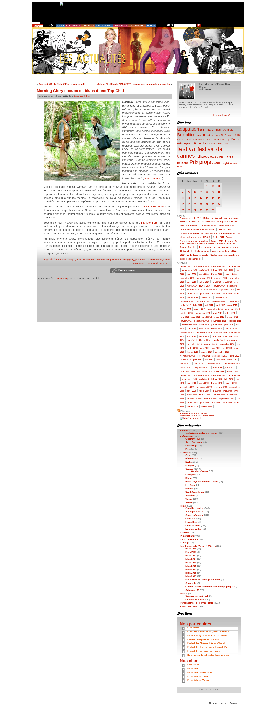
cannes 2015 (219, 135)
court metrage (221, 139)
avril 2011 (207, 371)
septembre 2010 (189, 379)
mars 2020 (204, 274)
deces (206, 143)
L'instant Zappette (194, 599)
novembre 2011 (232, 364)
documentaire (221, 143)
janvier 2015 (231, 329)
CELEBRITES (73, 25)
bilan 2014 (190, 559)
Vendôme (190, 495)
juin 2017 (197, 305)
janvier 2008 (206, 406)
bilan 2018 (190, 573)
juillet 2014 (204, 336)
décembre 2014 (187, 332)
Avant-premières (194, 511)
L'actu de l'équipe (189, 539)
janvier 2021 (186, 266)
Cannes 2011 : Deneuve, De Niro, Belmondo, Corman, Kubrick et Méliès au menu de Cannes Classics (208, 244)
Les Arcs (190, 485)
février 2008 (192, 406)
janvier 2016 (186, 321)
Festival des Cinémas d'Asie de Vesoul (206, 643)
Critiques (78, 96)
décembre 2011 (215, 364)
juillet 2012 (185, 360)
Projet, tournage (188, 606)
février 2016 (232, 317)
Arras (188, 455)
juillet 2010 (216, 379)
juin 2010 (228, 379)
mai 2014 (227, 336)
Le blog (184, 543)
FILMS (60, 25)
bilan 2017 (190, 569)
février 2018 (192, 297)
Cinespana (191, 474)
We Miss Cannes (199, 471)
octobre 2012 (203, 356)
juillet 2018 (192, 294)
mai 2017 (209, 305)
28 (201, 210)
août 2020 (204, 270)
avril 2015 (191, 329)
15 (207, 198)
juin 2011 (184, 371)
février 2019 (204, 286)
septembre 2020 (189, 270)
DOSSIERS (88, 25)
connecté (61, 278)
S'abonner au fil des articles (193, 414)
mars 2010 (204, 383)
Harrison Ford (149, 222)
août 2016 (217, 313)
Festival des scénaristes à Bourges (204, 651)
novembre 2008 (194, 399)
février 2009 (204, 395)
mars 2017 (232, 305)
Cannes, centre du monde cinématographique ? (210, 586)
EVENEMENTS (103, 25)
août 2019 (191, 282)
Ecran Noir (192, 669)
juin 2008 (204, 403)
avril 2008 (227, 403)
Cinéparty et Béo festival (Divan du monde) (208, 632)
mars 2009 (192, 395)
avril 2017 (220, 305)
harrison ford (98, 259)
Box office (186, 134)
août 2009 (191, 391)
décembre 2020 (201, 266)
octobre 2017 (203, 301)
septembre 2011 (202, 368)
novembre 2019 (204, 278)
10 (219, 192)
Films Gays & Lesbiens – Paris (201, 481)
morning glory (127, 259)
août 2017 (234, 301)
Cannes (189, 469)
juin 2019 (216, 282)
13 (195, 198)
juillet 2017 (185, 305)
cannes (204, 134)
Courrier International (196, 596)
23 (213, 204)
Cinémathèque (193, 439)
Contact (233, 703)
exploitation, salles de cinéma (201, 433)
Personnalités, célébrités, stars (196, 603)
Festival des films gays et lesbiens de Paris (208, 647)
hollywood (202, 156)
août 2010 (204, 379)
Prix (194, 162)
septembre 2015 (189, 325)
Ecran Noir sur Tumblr (198, 676)
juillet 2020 (216, 270)
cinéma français (202, 139)
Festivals (185, 452)
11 (183, 198)
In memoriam (187, 536)
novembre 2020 (218, 266)
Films (87, 96)
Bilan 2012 (191, 552)
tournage (221, 162)
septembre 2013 (226, 344)
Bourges (189, 465)
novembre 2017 (187, 301)
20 (195, 204)
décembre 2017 (222, 297)
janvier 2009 (219, 395)
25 (183, 210)
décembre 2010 (201, 375)
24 (219, 204)
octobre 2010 (235, 375)
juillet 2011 (230, 368)
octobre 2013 (210, 344)
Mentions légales (217, 703)
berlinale (228, 129)
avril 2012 (220, 360)
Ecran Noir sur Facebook (199, 672)
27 (195, 210)
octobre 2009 (220, 387)
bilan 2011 (190, 548)
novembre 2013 (194, 344)
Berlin (219, 129)
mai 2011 (195, 371)
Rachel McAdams (154, 206)
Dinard (188, 478)
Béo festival (191, 458)
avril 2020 (191, 274)
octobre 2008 (210, 399)
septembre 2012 (219, 356)
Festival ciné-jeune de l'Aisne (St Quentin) (207, 635)
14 (201, 198)
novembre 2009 (204, 387)
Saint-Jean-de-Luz (194, 492)
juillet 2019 (204, 282)
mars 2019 (192, 286)
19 (189, 204)
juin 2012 (197, 360)
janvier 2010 (231, 383)
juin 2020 (228, 270)
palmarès (226, 156)
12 (189, 198)
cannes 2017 (185, 139)
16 (213, 198)
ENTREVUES (120, 25)
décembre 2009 (187, 387)
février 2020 (216, 274)
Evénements (186, 436)
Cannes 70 (191, 583)
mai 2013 (216, 348)
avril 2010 (191, 383)
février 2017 (185, 309)
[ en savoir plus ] (221, 115)
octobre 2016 (186, 313)
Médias (184, 593)
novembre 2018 (194, 290)
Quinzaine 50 (192, 590)
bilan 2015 (190, 562)
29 (207, 210)
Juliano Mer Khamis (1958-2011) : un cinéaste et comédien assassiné (134, 84)
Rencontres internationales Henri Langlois (208, 655)
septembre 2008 (226, 399)
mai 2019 (227, 282)
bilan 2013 (190, 555)
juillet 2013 (192, 348)
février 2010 (216, 383)
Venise (189, 499)
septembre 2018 (226, 290)
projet (206, 162)
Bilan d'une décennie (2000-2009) (202, 580)
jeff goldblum (112, 259)
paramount (141, 259)
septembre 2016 (202, 313)
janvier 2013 (206, 352)
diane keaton (83, 259)
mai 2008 (216, 403)
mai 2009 (227, 391)
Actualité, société (194, 508)
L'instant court (192, 525)
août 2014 (191, 336)
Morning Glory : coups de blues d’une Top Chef (80, 91)
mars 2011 (219, 371)
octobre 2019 (220, 278)
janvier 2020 (231, 274)
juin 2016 (184, 317)
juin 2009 (216, 391)
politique (183, 162)
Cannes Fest (193, 665)
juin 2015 (228, 325)
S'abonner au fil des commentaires (197, 416)
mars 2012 (232, 360)
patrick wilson (155, 259)
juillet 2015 (216, 325)
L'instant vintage (194, 529)
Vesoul (189, 502)
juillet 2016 (230, 313)
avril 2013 (227, 348)
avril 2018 (227, 294)
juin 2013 (204, 348)
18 (183, 204)
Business (185, 430)
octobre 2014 (220, 332)
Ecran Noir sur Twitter (198, 680)
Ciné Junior (193, 628)
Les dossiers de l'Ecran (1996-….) (198, 546)
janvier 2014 (219, 340)
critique (71, 259)
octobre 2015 (235, 321)
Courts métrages (194, 515)
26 (189, 210)
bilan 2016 (190, 566)
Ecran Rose (191, 522)
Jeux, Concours (193, 442)
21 (201, 204)
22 (207, 204)
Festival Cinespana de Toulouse (203, 639)
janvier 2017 (199, 309)
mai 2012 (209, 360)
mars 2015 (204, 329)
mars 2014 (192, 340)
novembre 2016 (232, 309)
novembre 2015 (218, 321)
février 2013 (192, 352)
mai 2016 (195, 317)
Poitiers (189, 488)
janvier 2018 (206, 297)
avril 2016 (207, 317)
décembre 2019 (187, 278)
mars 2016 (219, 317)
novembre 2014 (204, 332)
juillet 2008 (192, 403)
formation (185, 532)
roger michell (151, 263)
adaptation (188, 129)
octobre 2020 (235, 266)
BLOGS (151, 25)
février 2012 (185, 364)
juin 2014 (216, 336)
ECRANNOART (137, 25)
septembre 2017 (219, 301)
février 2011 (232, 371)
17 (219, 198)
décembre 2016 (215, 309)
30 (213, 210)
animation (207, 129)
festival (187, 148)
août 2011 (217, 368)
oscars (214, 156)
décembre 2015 (201, 321)
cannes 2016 (233, 135)
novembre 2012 (187, 356)
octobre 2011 (186, 368)
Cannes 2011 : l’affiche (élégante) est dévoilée (63, 84)
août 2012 (234, 356)
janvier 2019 (219, 286)
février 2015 (216, 329)
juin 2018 (204, 294)
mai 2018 (216, 294)
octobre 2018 (210, 290)
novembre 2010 (218, 375)
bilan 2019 (190, 576)
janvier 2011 (186, 375)
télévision (164, 263)
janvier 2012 (199, 364)
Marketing (190, 446)
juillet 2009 (204, 391)
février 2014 (204, 340)
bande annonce (153, 178)
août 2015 (204, 325)
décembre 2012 (222, 352)
